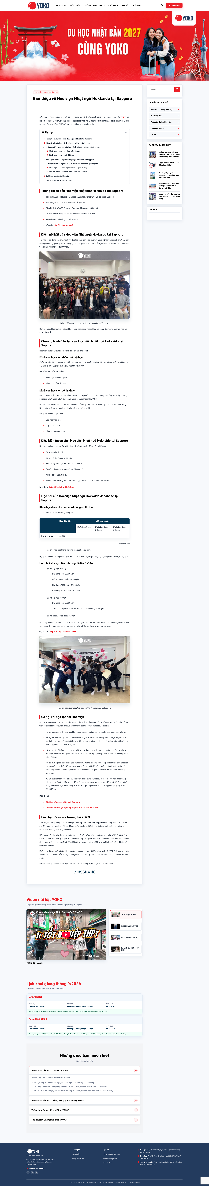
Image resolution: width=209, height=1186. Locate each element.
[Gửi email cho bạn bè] (85, 872)
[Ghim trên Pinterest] (89, 872)
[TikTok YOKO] (36, 1172)
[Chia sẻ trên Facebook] (76, 872)
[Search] (162, 5)
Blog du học (107, 1163)
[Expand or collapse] (126, 132)
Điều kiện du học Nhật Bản (61, 487)
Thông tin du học (93, 5)
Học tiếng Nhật (156, 116)
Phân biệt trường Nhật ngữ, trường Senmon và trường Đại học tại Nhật (169, 186)
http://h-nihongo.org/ (63, 225)
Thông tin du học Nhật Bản (161, 122)
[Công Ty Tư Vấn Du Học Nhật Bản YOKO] (38, 5)
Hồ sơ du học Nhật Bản (111, 1154)
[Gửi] (177, 89)
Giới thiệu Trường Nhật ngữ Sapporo (63, 802)
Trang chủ (60, 5)
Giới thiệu (75, 5)
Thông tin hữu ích (157, 128)
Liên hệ (137, 5)
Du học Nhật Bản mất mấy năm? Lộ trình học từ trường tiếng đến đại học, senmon (169, 154)
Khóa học (113, 5)
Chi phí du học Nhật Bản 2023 (62, 632)
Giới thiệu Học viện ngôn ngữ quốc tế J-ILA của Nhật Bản (72, 808)
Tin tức (126, 5)
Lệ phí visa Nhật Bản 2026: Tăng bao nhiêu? (169, 164)
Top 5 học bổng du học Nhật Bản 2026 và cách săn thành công (169, 196)
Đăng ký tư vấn (78, 1159)
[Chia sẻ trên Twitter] (80, 872)
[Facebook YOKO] (28, 1172)
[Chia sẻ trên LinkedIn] (93, 872)
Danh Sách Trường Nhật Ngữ (46, 92)
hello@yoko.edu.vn (36, 1168)
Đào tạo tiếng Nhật (110, 1159)
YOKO (123, 117)
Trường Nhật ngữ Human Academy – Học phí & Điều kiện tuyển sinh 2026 (169, 175)
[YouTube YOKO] (32, 1172)
